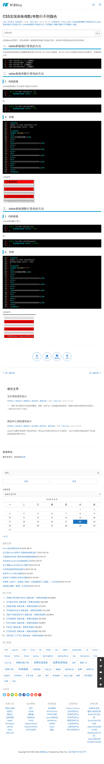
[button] (100, 4)
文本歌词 (18, 675)
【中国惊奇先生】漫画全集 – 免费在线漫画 (24, 610)
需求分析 (43, 401)
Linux (95, 650)
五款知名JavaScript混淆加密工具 (17, 561)
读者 (6, 681)
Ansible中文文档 (94, 742)
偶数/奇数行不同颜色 (63, 24)
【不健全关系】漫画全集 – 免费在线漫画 (23, 602)
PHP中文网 (52, 714)
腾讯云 (10, 714)
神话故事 (56, 675)
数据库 (7, 675)
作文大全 (8, 663)
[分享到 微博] (8, 695)
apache (15, 650)
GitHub (10, 727)
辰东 (14, 681)
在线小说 (9, 669)
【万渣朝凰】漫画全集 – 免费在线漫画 (22, 619)
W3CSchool (52, 711)
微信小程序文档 (94, 711)
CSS (4, 22)
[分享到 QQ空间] (16, 695)
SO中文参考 (31, 730)
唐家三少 (83, 663)
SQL (74, 656)
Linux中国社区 (52, 717)
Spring (35, 656)
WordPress (52, 720)
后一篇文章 (95, 373)
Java (64, 649)
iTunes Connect (73, 708)
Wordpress (85, 656)
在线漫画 (23, 669)
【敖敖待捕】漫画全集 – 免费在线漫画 (22, 606)
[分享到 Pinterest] (39, 695)
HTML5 (11, 22)
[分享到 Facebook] (24, 695)
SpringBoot (48, 656)
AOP (6, 650)
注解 (39, 675)
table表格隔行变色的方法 (33, 24)
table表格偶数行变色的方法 (84, 22)
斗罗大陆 (29, 675)
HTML (48, 650)
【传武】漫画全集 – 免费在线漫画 (20, 627)
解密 (78, 675)
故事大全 (90, 669)
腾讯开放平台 (73, 720)
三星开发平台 (73, 727)
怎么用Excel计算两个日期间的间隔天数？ (20, 552)
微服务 (58, 669)
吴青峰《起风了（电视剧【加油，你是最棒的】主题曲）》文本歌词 (31, 582)
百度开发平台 (73, 714)
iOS (56, 650)
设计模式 (35, 426)
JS (87, 650)
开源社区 (31, 717)
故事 (80, 669)
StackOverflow (31, 727)
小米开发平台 (73, 723)
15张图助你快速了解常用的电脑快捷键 (19, 557)
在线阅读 (36, 669)
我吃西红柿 (69, 669)
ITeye (52, 727)
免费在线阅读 (60, 662)
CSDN (31, 711)
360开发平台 (73, 711)
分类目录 (6, 489)
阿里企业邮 (10, 708)
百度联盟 (10, 717)
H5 (40, 650)
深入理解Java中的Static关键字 (16, 565)
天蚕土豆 (48, 669)
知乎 (31, 708)
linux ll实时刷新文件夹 (12, 548)
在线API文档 (94, 708)
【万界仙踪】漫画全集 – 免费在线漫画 (22, 631)
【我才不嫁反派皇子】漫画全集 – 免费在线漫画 (26, 615)
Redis (26, 656)
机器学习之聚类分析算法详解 (15, 577)
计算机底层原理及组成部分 (14, 569)
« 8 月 (5, 536)
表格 (75, 24)
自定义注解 (68, 675)
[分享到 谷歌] (31, 695)
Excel (32, 650)
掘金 (52, 730)
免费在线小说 (22, 662)
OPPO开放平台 (73, 730)
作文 (95, 656)
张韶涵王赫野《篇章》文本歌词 (16, 586)
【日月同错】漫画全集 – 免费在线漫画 (22, 623)
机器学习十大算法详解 (12, 573)
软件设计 (35, 401)
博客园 (31, 714)
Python (17, 656)
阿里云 (10, 711)
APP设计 (10, 401)
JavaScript (77, 650)
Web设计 (19, 22)
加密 (74, 663)
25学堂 (52, 723)
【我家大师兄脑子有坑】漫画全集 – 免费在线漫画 (26, 598)
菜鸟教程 (52, 708)
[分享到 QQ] (4, 695)
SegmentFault (31, 723)
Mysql (7, 656)
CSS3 (68, 22)
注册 (26, 481)
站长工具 (10, 733)
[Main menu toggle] (93, 4)
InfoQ (31, 720)
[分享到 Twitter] (28, 695)
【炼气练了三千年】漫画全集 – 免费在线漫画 (25, 635)
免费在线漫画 (41, 662)
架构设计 (26, 401)
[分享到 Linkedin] (20, 695)
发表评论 (56, 22)
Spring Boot (63, 656)
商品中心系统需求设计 (19, 421)
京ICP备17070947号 (77, 752)
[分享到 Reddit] (35, 695)
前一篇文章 (9, 373)
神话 (47, 675)
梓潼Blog (16, 5)
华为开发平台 (73, 717)
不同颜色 (49, 24)
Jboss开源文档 (94, 739)
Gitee (10, 730)
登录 (23, 457)
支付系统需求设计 (17, 396)
